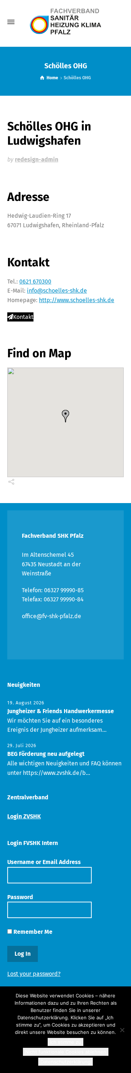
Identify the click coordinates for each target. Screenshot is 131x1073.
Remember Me (32, 931)
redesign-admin (36, 159)
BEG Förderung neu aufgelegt (45, 753)
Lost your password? (33, 973)
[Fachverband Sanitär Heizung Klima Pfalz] (65, 22)
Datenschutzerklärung (65, 1062)
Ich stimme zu (65, 1042)
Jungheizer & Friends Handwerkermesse (60, 711)
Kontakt (23, 316)
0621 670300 (35, 281)
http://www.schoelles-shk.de (76, 300)
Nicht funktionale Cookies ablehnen (65, 1052)
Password (20, 897)
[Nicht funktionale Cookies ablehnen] (122, 1030)
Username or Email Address (44, 862)
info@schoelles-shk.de (57, 290)
